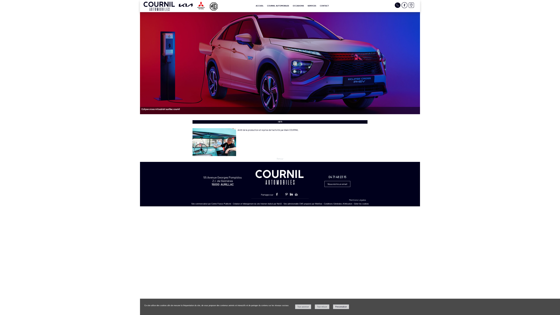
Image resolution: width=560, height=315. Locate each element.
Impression (296, 193)
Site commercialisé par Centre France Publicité (211, 204)
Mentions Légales (357, 199)
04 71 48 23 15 (337, 177)
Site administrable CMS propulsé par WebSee (303, 204)
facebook (277, 193)
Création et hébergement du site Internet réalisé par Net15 (257, 204)
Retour (280, 158)
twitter (282, 193)
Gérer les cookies (361, 204)
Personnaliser (341, 307)
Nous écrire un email (337, 184)
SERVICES (312, 6)
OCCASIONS (298, 6)
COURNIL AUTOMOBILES (278, 6)
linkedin (291, 193)
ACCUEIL (259, 6)
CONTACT (324, 6)
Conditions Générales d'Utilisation (338, 204)
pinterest (286, 193)
